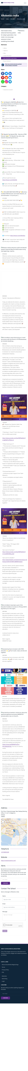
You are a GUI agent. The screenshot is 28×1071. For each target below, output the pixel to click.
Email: (4, 904)
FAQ (3, 972)
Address (5, 48)
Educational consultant (8, 89)
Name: (4, 896)
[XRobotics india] (14, 830)
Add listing (4, 978)
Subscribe (5, 883)
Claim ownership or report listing (9, 58)
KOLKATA (13, 19)
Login (3, 981)
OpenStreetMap (19, 845)
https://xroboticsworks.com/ (8, 860)
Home (2, 19)
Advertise (4, 976)
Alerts (4, 53)
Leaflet (11, 845)
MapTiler (14, 845)
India (7, 19)
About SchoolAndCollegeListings (10, 964)
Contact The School (7, 55)
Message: (4, 911)
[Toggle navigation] (25, 3)
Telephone (5, 50)
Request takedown (7, 61)
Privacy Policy (5, 970)
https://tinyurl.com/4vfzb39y (9, 180)
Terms (3, 967)
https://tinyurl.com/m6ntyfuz (17, 235)
